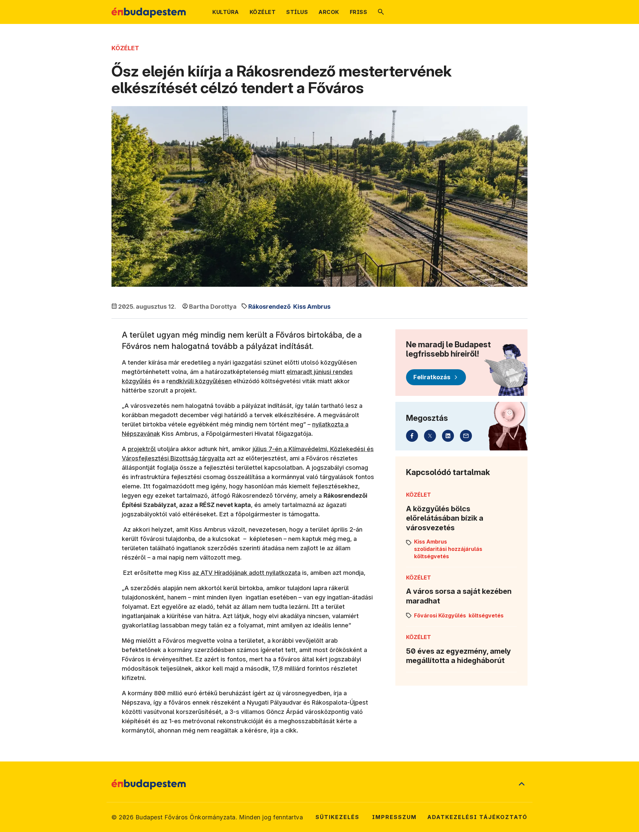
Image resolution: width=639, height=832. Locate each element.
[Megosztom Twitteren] (430, 436)
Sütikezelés (337, 817)
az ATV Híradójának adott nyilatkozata (246, 572)
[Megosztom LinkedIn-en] (448, 436)
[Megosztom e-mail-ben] (466, 436)
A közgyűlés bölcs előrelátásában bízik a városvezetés (444, 518)
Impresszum (394, 817)
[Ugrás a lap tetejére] (522, 784)
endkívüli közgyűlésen (200, 381)
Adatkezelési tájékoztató (477, 817)
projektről (142, 448)
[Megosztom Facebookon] (412, 436)
